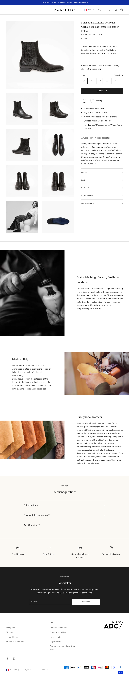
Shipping (10, 632)
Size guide (10, 627)
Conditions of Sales (58, 627)
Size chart (118, 75)
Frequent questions (15, 641)
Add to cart (102, 91)
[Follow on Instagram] (14, 658)
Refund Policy (12, 637)
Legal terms (55, 641)
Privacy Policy (56, 637)
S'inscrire (86, 602)
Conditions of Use (58, 632)
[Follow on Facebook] (7, 658)
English (100, 10)
